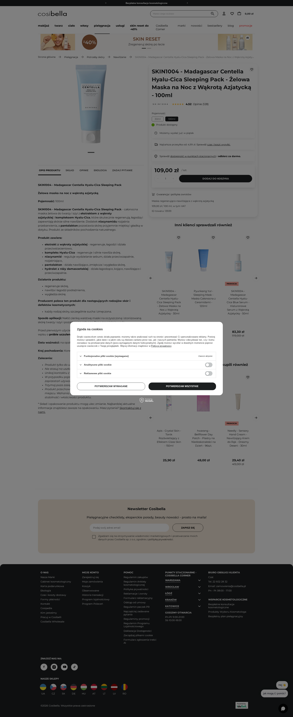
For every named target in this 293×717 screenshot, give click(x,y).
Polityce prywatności (161, 346)
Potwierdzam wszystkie (182, 386)
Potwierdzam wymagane (111, 386)
